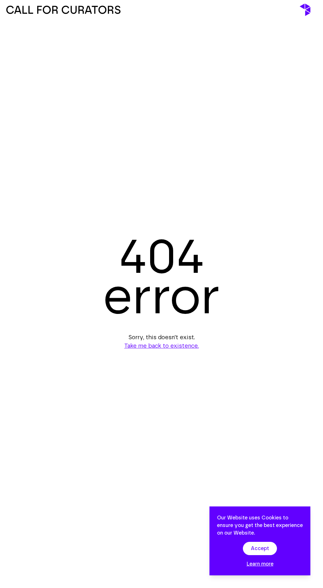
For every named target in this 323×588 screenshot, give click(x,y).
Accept (260, 548)
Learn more (260, 564)
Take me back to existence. (161, 346)
